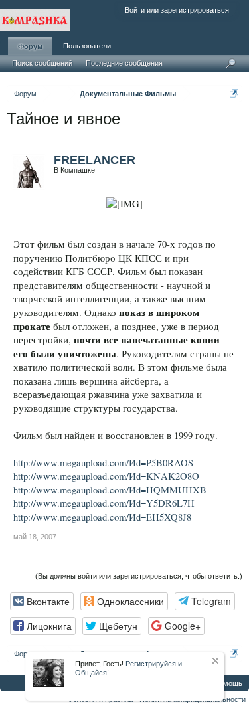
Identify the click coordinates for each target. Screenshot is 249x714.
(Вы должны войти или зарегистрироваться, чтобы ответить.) (138, 576)
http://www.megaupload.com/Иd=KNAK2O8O (106, 476)
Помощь (228, 683)
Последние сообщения (124, 63)
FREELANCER (94, 160)
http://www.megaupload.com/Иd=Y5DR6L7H (104, 503)
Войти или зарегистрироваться (177, 10)
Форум (30, 46)
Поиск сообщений (42, 63)
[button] (42, 601)
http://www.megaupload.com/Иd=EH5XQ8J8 (102, 517)
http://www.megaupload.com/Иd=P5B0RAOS (103, 462)
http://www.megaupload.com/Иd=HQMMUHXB (110, 490)
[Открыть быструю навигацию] (234, 93)
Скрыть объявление (215, 661)
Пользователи (87, 46)
